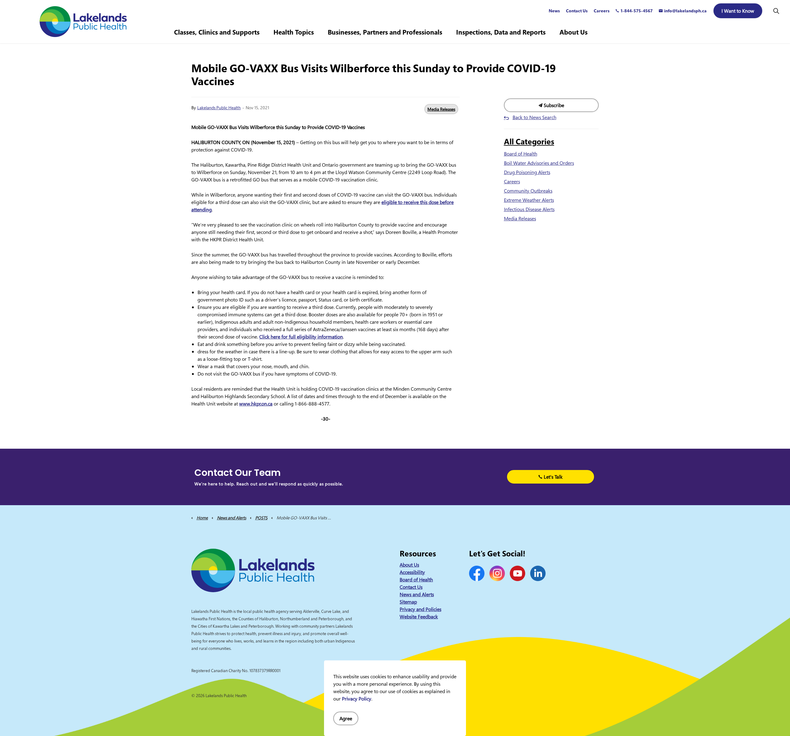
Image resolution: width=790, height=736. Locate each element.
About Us (573, 32)
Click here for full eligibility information (301, 336)
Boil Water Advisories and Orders (539, 163)
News (554, 11)
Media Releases (441, 109)
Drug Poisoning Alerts (527, 172)
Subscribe (553, 105)
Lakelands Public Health (219, 107)
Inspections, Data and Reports (501, 32)
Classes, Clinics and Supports (217, 32)
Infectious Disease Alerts (529, 209)
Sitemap (408, 601)
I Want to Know (737, 10)
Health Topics (293, 32)
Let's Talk (553, 476)
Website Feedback (419, 616)
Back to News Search (534, 117)
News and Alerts (417, 594)
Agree (345, 718)
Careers (601, 11)
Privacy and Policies (420, 609)
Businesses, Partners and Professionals (385, 32)
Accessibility (412, 572)
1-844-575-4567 (637, 11)
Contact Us (577, 11)
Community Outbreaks (528, 190)
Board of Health (520, 153)
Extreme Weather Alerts (529, 200)
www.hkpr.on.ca (255, 403)
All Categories (529, 141)
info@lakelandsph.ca (685, 11)
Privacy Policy (356, 698)
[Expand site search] (776, 11)
